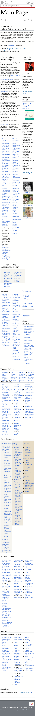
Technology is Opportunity (18, 591)
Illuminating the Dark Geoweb (29, 327)
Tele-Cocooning (16, 198)
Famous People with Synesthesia (6, 308)
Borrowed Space (15, 161)
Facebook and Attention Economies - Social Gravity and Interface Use (6, 573)
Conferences (18, 272)
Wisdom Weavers (5, 215)
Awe (26, 473)
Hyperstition (5, 388)
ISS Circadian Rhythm (18, 501)
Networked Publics (16, 217)
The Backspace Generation (7, 422)
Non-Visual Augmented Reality (6, 592)
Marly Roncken (29, 597)
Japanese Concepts (26, 477)
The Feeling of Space (17, 149)
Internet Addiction (5, 416)
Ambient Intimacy (5, 330)
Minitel (15, 684)
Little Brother (16, 201)
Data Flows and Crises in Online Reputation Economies (7, 392)
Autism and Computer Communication (29, 392)
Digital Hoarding (15, 170)
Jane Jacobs (6, 672)
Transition (18, 475)
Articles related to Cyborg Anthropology (6, 561)
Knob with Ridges (18, 464)
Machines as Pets (28, 407)
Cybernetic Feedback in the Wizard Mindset (16, 183)
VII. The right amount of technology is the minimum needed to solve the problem (7, 523)
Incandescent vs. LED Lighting (19, 493)
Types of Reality (7, 414)
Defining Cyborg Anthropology (6, 255)
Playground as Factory (16, 155)
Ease (26, 470)
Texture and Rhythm (18, 472)
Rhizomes (5, 168)
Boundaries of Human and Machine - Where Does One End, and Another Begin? (18, 573)
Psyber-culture (15, 211)
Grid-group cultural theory (16, 331)
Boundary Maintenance (16, 164)
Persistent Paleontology (31, 380)
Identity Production (28, 562)
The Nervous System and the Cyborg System (16, 345)
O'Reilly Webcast (22, 373)
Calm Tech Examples (26, 444)
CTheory (16, 281)
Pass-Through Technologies (6, 446)
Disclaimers (29, 710)
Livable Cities (6, 639)
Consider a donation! (25, 692)
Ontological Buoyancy (5, 145)
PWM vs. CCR (17, 516)
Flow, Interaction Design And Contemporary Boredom (6, 249)
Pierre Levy (28, 599)
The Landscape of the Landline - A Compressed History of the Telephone (18, 564)
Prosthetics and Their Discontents (16, 311)
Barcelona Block (5, 644)
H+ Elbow (16, 594)
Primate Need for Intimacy (16, 340)
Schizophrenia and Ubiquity (6, 613)
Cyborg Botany (29, 409)
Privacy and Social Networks (6, 316)
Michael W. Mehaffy (5, 663)
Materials (16, 524)
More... (28, 363)
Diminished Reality (16, 152)
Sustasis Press (6, 638)
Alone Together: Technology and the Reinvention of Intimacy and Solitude (16, 353)
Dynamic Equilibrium (17, 661)
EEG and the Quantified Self (16, 316)
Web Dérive (5, 167)
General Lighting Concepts (18, 484)
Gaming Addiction (5, 432)
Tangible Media (29, 388)
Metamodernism (6, 155)
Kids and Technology (17, 385)
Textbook (17, 274)
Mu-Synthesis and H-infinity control (18, 670)
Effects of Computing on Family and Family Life (6, 427)
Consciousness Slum (16, 232)
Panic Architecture (16, 304)
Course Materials (7, 285)
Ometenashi (28, 487)
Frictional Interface (16, 585)
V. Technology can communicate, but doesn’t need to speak (7, 503)
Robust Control (18, 664)
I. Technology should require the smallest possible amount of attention (7, 459)
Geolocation (16, 227)
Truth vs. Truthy (4, 181)
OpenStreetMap (17, 220)
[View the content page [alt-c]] (1, 20)
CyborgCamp (4, 124)
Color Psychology (18, 505)
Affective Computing (16, 167)
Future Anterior (18, 599)
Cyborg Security (4, 601)
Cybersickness (6, 161)
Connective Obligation (16, 187)
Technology (27, 291)
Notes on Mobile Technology (18, 588)
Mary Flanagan (28, 218)
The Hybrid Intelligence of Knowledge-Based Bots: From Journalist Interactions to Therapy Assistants (7, 621)
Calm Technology (6, 206)
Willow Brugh (17, 597)
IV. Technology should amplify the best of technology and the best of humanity (7, 490)
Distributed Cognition (16, 324)
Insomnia (5, 434)
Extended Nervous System (5, 605)
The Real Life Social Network (16, 336)
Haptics (15, 226)
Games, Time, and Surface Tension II (6, 586)
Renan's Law (6, 341)
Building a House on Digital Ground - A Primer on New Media (29, 354)
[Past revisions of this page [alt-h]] (28, 20)
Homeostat (17, 683)
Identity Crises (29, 560)
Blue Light (18, 518)
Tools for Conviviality (5, 142)
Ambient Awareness (16, 214)
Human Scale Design (6, 212)
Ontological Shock (5, 149)
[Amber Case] (28, 186)
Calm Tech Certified (15, 444)
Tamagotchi (6, 596)
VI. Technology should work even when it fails (8, 513)
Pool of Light (18, 514)
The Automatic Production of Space (6, 401)
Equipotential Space (16, 145)
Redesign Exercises (27, 454)
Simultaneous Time (16, 298)
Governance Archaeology (6, 158)
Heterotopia (28, 569)
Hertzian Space (29, 571)
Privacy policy (4, 710)
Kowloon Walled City (16, 229)
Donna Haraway (15, 75)
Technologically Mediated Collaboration (6, 609)
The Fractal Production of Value (6, 397)
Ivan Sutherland (28, 595)
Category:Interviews (29, 359)
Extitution (27, 639)
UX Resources (26, 314)
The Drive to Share (28, 402)
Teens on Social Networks (18, 388)
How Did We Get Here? (5, 259)
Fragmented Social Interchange (28, 397)
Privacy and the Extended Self (18, 396)
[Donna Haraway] (28, 199)
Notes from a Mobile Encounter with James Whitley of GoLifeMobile (29, 333)
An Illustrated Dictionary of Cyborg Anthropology (13, 49)
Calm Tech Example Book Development (6, 550)
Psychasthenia (6, 303)
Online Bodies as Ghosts (6, 598)
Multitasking (28, 400)
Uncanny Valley (15, 208)
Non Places (5, 204)
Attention (16, 447)
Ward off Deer (29, 485)
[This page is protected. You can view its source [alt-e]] (25, 20)
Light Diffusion (18, 520)
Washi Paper (28, 488)
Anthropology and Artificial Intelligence (6, 334)
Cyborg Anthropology (6, 79)
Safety (27, 461)
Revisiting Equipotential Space (17, 425)
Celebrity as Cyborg (16, 321)
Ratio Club (5, 173)
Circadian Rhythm (18, 497)
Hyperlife (15, 319)
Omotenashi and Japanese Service (6, 186)
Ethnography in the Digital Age (8, 278)
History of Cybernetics (6, 170)
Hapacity (27, 575)
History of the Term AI (6, 175)
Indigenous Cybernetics (6, 164)
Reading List (12, 46)
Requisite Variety (5, 669)
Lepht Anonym (15, 223)
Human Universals (28, 458)
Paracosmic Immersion (6, 312)
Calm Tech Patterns (28, 448)
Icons (17, 449)
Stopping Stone (29, 483)
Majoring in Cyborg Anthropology (8, 273)
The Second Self (16, 307)
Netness (16, 399)
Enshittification (29, 417)
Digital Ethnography (22, 377)
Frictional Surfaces (27, 590)
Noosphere (28, 416)
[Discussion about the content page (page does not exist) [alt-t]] (5, 20)
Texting (27, 405)
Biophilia (29, 464)
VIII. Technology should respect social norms (7, 534)
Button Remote (17, 461)
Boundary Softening (5, 209)
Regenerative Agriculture (28, 671)
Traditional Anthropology (27, 305)
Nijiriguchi (28, 480)
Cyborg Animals (16, 433)
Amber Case (28, 192)
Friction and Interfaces (28, 587)
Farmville (15, 294)
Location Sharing (16, 405)
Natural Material (29, 466)
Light (15, 481)
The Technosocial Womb (18, 581)
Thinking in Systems (5, 139)
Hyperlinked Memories (16, 301)
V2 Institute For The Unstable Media (17, 278)
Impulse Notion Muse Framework (6, 196)
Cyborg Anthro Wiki (11, 2)
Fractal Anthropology (29, 582)
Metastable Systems (5, 178)
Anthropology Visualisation (6, 338)
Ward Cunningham (6, 666)
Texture (27, 490)
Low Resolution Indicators (18, 452)
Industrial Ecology (16, 401)
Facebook (16, 403)
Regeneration (6, 202)
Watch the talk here (27, 92)
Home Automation (28, 567)
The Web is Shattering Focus (5, 566)
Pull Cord (18, 459)
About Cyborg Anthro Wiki (17, 710)
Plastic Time (16, 296)
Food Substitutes (5, 385)
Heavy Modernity (28, 573)
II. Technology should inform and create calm (8, 470)
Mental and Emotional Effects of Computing (17, 413)
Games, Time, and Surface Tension (6, 580)
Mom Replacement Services (18, 644)
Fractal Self (28, 585)
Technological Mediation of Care (6, 191)
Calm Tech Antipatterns (28, 451)
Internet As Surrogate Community (16, 191)
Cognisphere (28, 592)
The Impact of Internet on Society (6, 299)
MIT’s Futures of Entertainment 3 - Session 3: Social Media (29, 347)
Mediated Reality (15, 142)
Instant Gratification (6, 419)
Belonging (28, 472)
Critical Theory (25, 297)
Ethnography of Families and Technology (18, 392)
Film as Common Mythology (28, 578)
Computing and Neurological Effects (17, 420)
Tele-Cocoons (18, 578)
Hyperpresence (29, 565)
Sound (16, 523)
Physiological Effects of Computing (6, 411)
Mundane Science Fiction (15, 204)
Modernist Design (28, 492)
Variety (27, 462)
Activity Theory (15, 327)
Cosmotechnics (6, 200)
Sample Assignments (8, 282)
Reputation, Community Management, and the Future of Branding (29, 340)
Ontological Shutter (5, 152)
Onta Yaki (27, 482)
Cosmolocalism (16, 360)
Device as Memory (15, 158)
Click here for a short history (11, 122)
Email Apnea (4, 376)
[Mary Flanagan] (28, 212)
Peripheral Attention (16, 456)
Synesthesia (6, 305)
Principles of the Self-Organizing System (18, 679)
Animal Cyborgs (15, 195)
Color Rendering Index (18, 489)
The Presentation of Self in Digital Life (6, 321)
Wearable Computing (16, 139)
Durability (16, 479)
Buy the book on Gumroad (27, 173)
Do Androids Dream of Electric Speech (6, 223)
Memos (27, 638)
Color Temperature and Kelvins (18, 510)
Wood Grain (30, 469)
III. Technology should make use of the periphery (8, 478)
